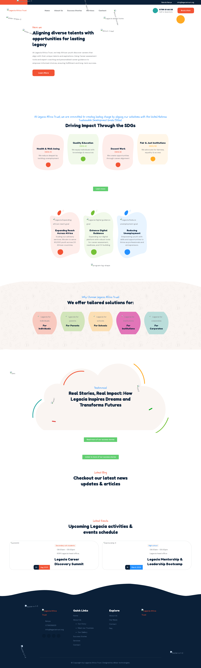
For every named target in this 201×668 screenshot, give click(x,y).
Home (47, 10)
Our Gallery (82, 632)
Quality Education (83, 142)
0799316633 (50, 625)
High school (153, 546)
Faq (110, 628)
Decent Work (118, 148)
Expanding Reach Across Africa (65, 232)
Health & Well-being (48, 148)
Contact (102, 10)
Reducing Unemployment (132, 232)
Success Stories (74, 10)
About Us (58, 10)
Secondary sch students (65, 546)
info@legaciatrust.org (185, 2)
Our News (113, 620)
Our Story (82, 624)
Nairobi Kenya (166, 2)
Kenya (47, 621)
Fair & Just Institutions (153, 142)
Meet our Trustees (86, 628)
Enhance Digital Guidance (98, 232)
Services (90, 10)
